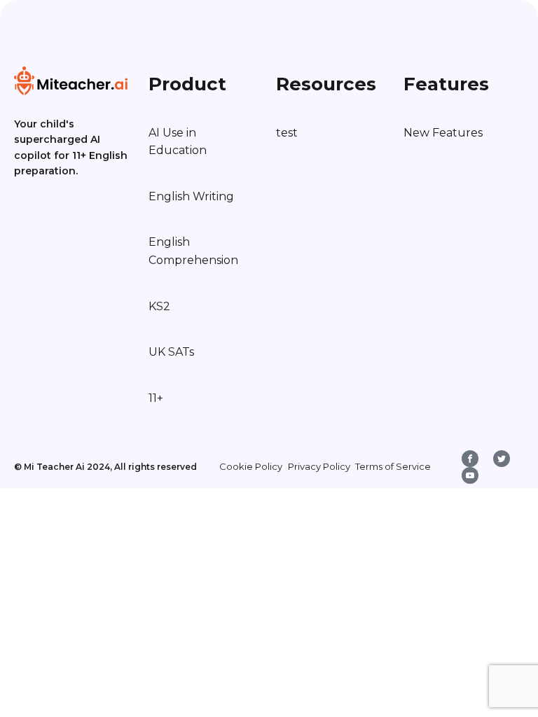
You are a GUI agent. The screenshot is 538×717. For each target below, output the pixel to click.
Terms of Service (393, 466)
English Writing (191, 196)
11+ (156, 398)
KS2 (159, 306)
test (287, 132)
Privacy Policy (319, 466)
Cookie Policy (250, 466)
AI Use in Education (178, 142)
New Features (443, 132)
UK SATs (171, 351)
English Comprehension (193, 251)
